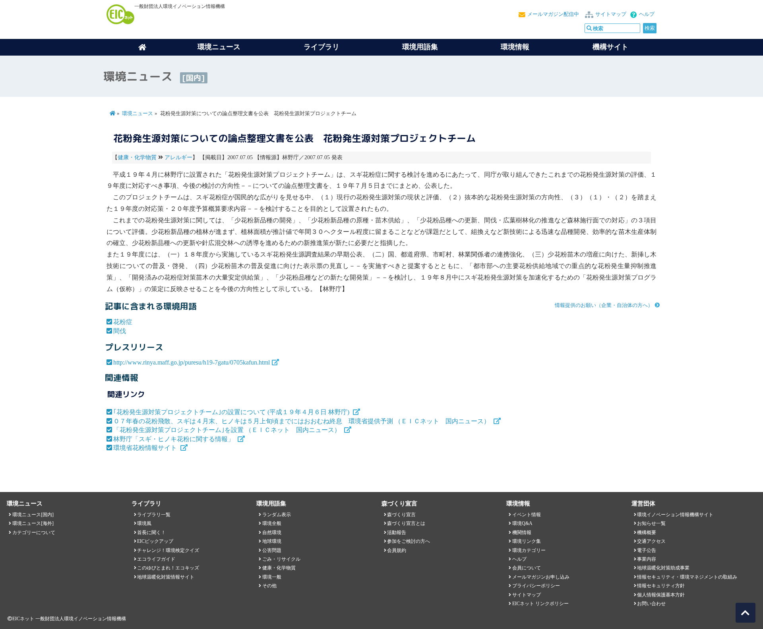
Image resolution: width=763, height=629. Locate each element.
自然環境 (271, 532)
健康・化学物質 (137, 157)
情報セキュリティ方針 (661, 585)
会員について (526, 568)
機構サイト (610, 47)
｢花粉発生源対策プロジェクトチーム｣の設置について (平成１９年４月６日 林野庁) (232, 412)
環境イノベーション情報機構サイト (675, 514)
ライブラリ (321, 47)
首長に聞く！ (151, 532)
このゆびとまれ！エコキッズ (168, 568)
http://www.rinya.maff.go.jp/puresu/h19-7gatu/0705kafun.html (191, 362)
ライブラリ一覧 (153, 514)
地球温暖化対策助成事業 (663, 568)
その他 (269, 585)
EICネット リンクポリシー (540, 603)
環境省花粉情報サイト (145, 447)
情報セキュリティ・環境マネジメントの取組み (687, 577)
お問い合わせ (651, 603)
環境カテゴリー (529, 550)
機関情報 (521, 532)
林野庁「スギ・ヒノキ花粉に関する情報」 (174, 439)
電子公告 (646, 550)
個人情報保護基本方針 (661, 595)
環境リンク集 (526, 541)
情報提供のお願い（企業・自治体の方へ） (604, 305)
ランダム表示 (276, 514)
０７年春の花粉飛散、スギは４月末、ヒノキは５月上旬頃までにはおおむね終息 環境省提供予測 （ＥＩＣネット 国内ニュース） (302, 421)
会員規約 (396, 550)
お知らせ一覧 (651, 523)
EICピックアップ (155, 541)
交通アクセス (651, 541)
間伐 (119, 331)
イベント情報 (526, 514)
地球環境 (271, 541)
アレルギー (178, 157)
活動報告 (396, 532)
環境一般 (271, 577)
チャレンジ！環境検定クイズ (168, 550)
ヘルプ (647, 14)
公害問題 (271, 550)
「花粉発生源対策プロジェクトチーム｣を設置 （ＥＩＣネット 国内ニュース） (227, 429)
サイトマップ (610, 14)
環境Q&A (522, 523)
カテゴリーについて (33, 532)
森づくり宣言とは (406, 523)
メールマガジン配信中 (553, 14)
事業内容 (646, 559)
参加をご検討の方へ (408, 541)
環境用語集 (420, 47)
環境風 (144, 523)
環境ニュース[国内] (33, 514)
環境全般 (271, 523)
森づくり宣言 (401, 514)
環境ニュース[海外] (33, 523)
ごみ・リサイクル (281, 559)
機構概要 (646, 532)
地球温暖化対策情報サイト (165, 577)
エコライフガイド (156, 559)
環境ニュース (137, 113)
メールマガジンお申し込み (540, 577)
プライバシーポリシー (536, 585)
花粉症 (122, 321)
